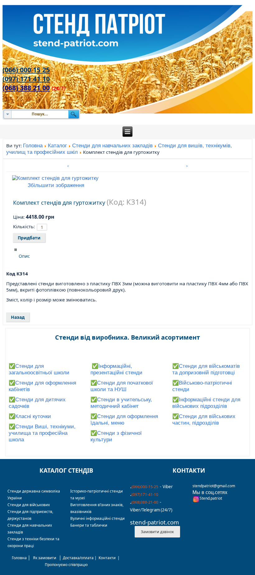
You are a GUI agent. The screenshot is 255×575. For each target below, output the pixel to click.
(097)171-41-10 (145, 494)
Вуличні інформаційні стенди (97, 518)
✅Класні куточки (30, 416)
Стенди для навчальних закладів (112, 146)
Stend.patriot (211, 498)
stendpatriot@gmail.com (213, 485)
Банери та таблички (88, 525)
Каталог (57, 146)
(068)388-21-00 (145, 502)
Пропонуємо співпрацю (66, 564)
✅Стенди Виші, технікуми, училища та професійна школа (42, 433)
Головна (33, 146)
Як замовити (44, 557)
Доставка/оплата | (81, 557)
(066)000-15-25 (145, 486)
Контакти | (110, 557)
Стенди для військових (28, 504)
